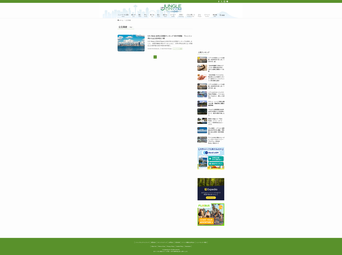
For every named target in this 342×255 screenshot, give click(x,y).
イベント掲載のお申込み (188, 242)
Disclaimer (188, 246)
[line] (227, 1)
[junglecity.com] (171, 8)
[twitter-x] (221, 1)
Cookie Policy (179, 246)
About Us (153, 246)
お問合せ (171, 242)
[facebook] (218, 1)
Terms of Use (161, 246)
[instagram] (224, 1)
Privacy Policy (170, 246)
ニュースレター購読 (201, 242)
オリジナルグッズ (162, 242)
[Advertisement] (210, 36)
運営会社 (153, 242)
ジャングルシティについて (142, 242)
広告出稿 (177, 242)
